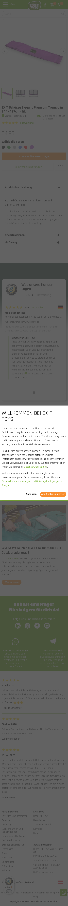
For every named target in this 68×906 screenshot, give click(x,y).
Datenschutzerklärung (35, 467)
